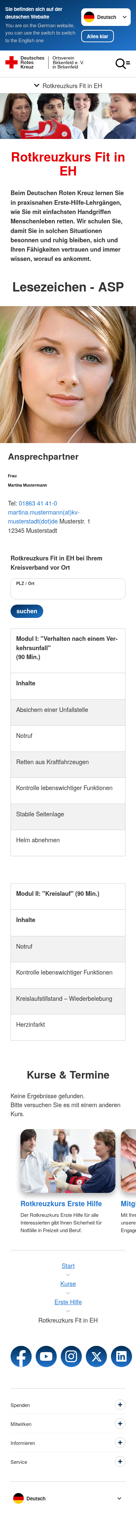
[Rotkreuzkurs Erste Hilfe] (68, 1161)
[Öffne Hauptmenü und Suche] (123, 64)
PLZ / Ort (25, 583)
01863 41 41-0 (38, 503)
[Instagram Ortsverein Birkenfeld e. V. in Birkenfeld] (71, 1356)
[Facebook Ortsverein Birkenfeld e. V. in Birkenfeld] (21, 1356)
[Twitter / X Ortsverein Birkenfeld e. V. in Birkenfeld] (96, 1356)
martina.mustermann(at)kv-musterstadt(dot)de (44, 516)
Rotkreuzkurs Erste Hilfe (61, 1203)
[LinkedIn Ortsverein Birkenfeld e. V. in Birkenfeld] (121, 1356)
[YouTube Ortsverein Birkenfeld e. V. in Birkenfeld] (46, 1356)
